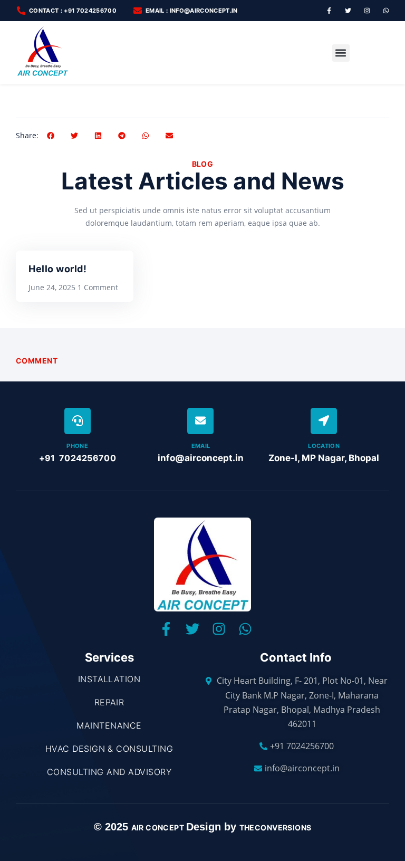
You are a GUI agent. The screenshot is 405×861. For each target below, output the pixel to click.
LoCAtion (324, 445)
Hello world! (57, 268)
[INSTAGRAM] (367, 10)
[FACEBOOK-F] (329, 10)
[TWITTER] (348, 10)
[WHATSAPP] (386, 10)
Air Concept (158, 827)
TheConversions (275, 827)
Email (200, 445)
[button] (341, 53)
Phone (77, 445)
